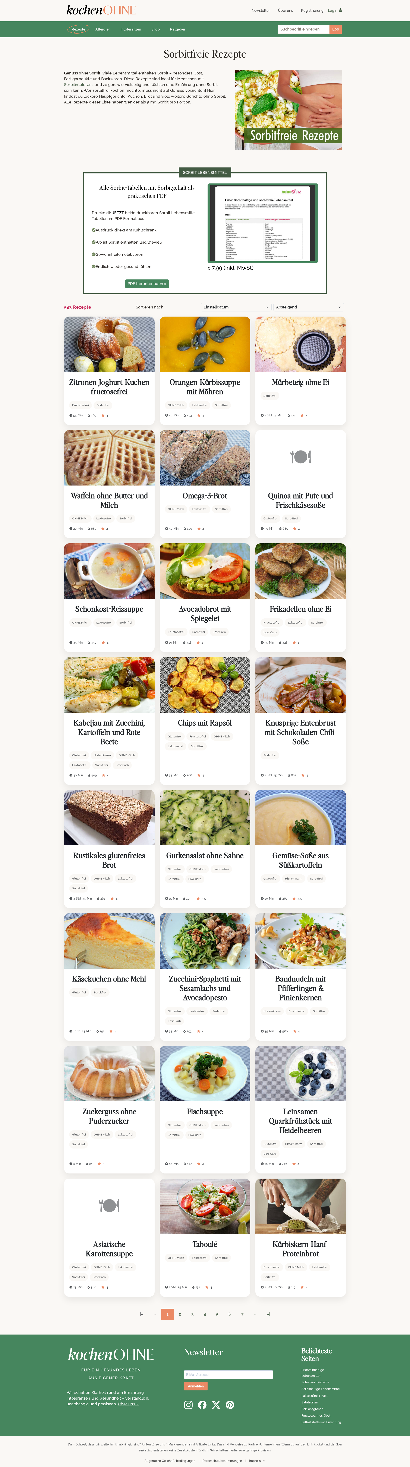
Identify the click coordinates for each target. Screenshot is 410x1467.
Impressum (257, 1461)
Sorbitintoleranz (79, 84)
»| (268, 1314)
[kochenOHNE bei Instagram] (188, 1405)
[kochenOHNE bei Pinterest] (230, 1405)
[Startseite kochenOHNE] (101, 10)
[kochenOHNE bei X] (216, 1405)
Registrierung (312, 11)
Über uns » (128, 1404)
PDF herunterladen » (147, 283)
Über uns (285, 11)
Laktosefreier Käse (315, 1395)
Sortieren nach (149, 307)
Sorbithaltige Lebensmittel (321, 1389)
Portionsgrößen (312, 1409)
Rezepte (78, 29)
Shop (155, 29)
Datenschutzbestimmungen (222, 1461)
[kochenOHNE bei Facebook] (202, 1405)
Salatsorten (310, 1402)
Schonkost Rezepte (315, 1382)
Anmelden (196, 1386)
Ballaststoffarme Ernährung (321, 1422)
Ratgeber (177, 29)
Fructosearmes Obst (316, 1415)
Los (335, 29)
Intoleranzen (131, 29)
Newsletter (261, 11)
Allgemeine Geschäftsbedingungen (170, 1461)
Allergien (102, 29)
